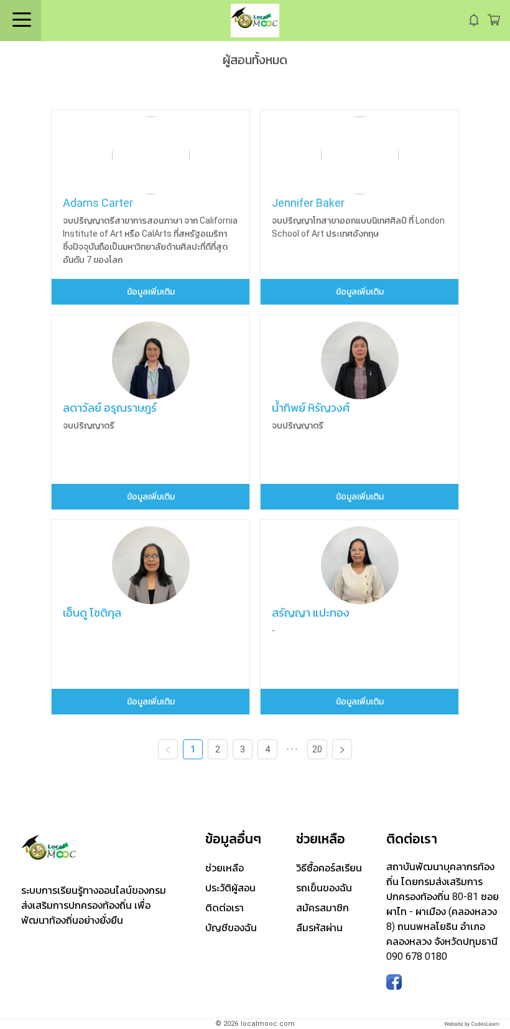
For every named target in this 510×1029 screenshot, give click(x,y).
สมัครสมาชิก (322, 908)
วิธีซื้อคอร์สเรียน (329, 868)
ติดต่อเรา (224, 908)
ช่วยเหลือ (224, 868)
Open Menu (20, 20)
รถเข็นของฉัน (324, 888)
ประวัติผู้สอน (230, 888)
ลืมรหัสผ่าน (319, 928)
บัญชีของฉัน (231, 928)
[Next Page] (342, 749)
